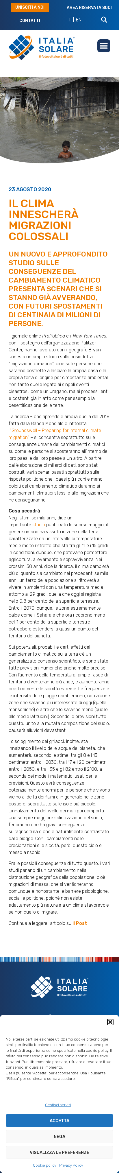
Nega (59, 1136)
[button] (110, 1022)
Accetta (59, 1120)
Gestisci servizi (58, 1105)
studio (38, 525)
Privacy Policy (71, 1165)
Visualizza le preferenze (59, 1152)
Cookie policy (44, 1165)
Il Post (79, 923)
